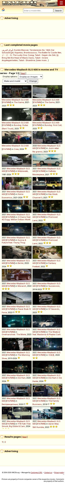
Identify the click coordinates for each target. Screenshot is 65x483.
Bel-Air (20, 263)
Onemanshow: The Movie (14, 334)
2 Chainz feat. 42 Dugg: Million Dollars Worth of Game (16, 220)
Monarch (22, 286)
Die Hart (21, 378)
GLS (23, 100)
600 (27, 100)
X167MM (6, 102)
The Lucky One (20, 55)
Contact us (48, 472)
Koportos (19, 52)
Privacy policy (59, 472)
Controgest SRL (36, 472)
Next (23, 73)
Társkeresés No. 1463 (40, 50)
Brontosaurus (30, 52)
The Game (19, 102)
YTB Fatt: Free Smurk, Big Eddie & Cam (16, 425)
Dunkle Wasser (21, 50)
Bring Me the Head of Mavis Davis (18, 58)
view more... (42, 60)
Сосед (31, 55)
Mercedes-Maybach (11, 100)
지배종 (51, 355)
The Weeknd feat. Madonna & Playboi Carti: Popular (46, 335)
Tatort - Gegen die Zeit (45, 55)
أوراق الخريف (7, 50)
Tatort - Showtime (27, 60)
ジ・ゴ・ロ (7, 55)
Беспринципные (10, 404)
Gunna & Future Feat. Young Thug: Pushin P (14, 243)
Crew (16, 149)
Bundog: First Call (53, 125)
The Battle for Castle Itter (49, 52)
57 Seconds (53, 309)
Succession (54, 286)
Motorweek (23, 171)
